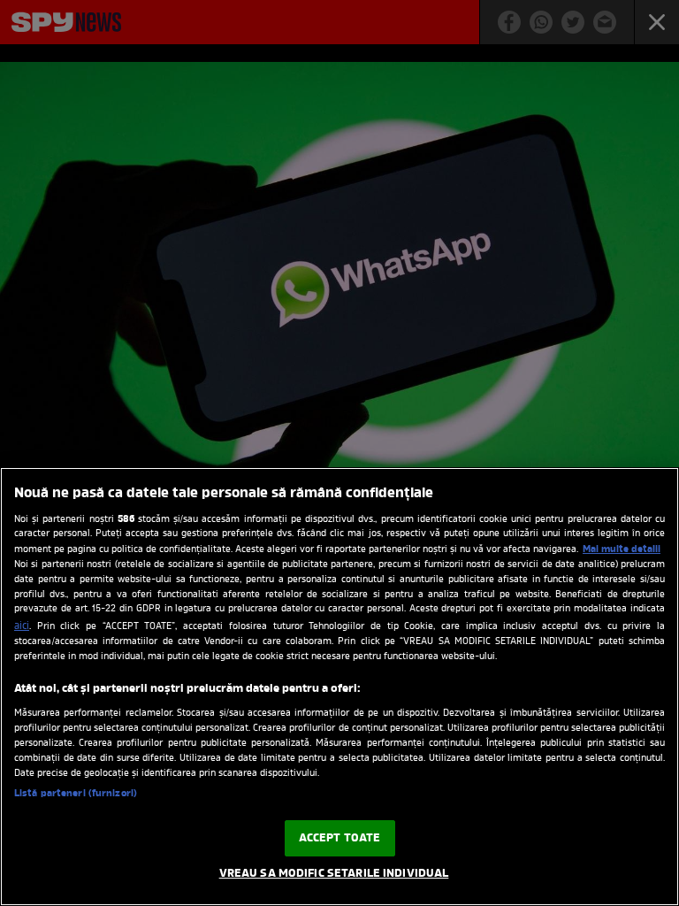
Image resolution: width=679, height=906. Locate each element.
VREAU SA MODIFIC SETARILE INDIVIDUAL (334, 873)
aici (21, 626)
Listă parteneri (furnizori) (75, 794)
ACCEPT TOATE (340, 838)
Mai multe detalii (621, 549)
